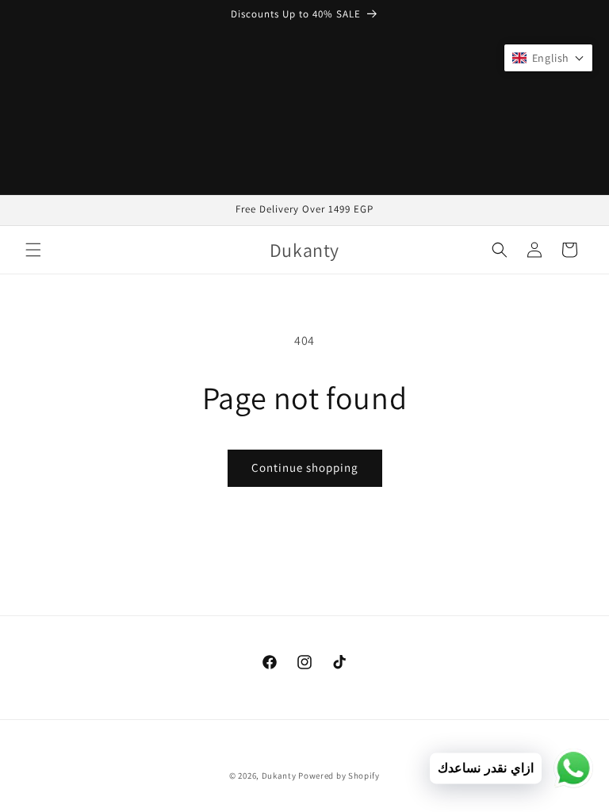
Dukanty (279, 775)
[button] (33, 249)
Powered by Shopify (339, 775)
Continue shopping (304, 467)
